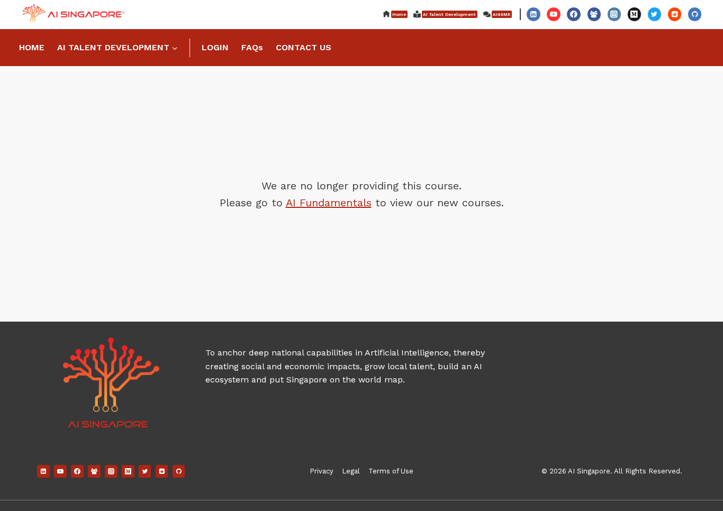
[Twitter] (654, 14)
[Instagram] (614, 14)
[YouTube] (553, 14)
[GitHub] (695, 14)
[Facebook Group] (594, 14)
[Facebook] (573, 14)
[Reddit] (674, 14)
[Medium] (634, 14)
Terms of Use (390, 471)
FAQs (252, 47)
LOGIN (215, 47)
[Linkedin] (533, 14)
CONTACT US (303, 47)
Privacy (321, 471)
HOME (31, 47)
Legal (351, 471)
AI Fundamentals (329, 202)
